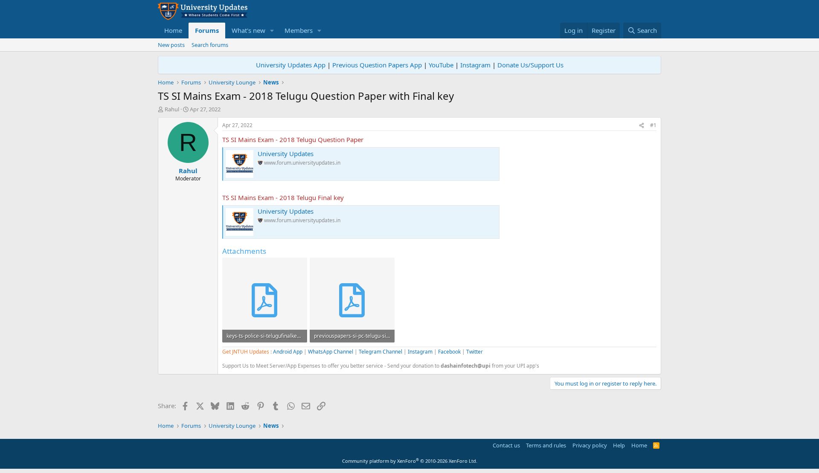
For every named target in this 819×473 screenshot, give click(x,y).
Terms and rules (546, 445)
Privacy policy (589, 445)
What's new (248, 30)
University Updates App (290, 65)
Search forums (210, 45)
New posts (171, 45)
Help (619, 445)
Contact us (506, 445)
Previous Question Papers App (377, 65)
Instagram (475, 65)
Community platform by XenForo (409, 461)
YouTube (441, 65)
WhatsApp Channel (330, 351)
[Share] (641, 126)
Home (173, 30)
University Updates (286, 153)
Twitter (474, 351)
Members (299, 30)
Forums (207, 30)
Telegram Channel (380, 351)
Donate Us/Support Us (530, 65)
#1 (653, 125)
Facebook (449, 351)
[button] (272, 30)
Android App (287, 351)
